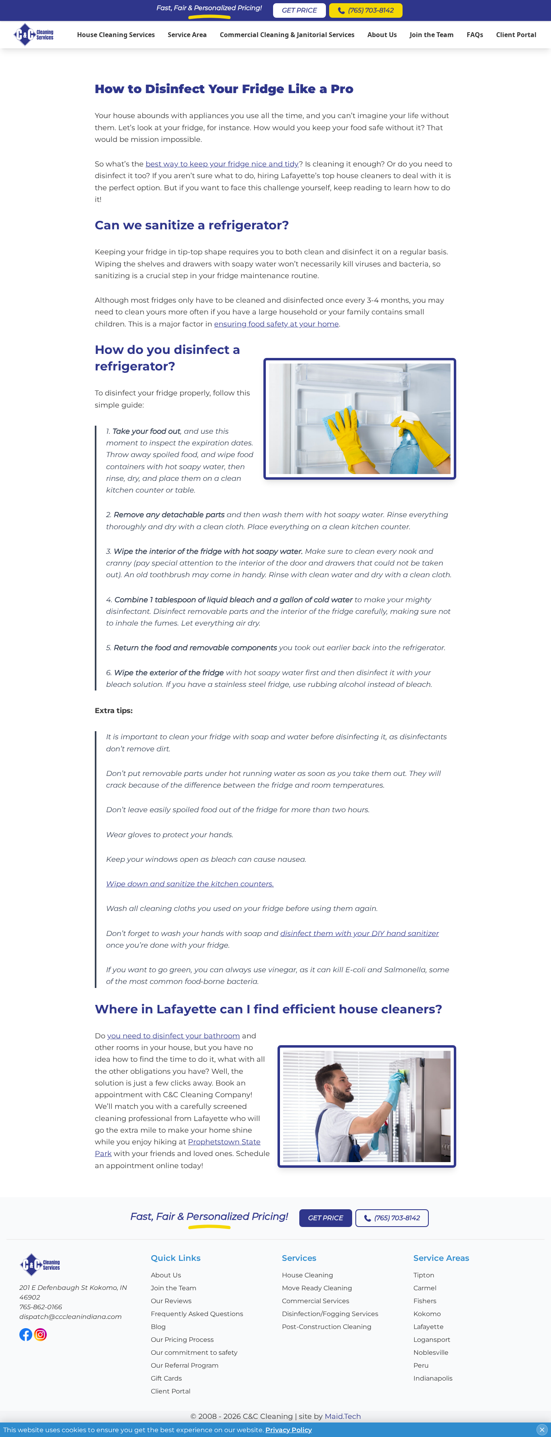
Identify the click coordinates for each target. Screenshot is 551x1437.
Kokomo (427, 1314)
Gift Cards (166, 1378)
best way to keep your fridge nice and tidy (222, 164)
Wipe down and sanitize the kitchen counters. (190, 884)
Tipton (423, 1275)
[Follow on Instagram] (40, 1334)
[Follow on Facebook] (25, 1334)
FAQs (475, 34)
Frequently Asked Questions (197, 1314)
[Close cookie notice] (542, 1429)
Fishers (424, 1301)
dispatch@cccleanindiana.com (70, 1317)
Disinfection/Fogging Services (330, 1314)
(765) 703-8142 (371, 10)
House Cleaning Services (116, 34)
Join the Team (432, 34)
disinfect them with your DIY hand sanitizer (359, 933)
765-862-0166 (40, 1307)
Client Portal (516, 34)
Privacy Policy (288, 1430)
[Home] (33, 35)
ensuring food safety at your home (276, 324)
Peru (421, 1365)
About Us (382, 34)
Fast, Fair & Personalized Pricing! (209, 8)
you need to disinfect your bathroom (173, 1035)
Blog (158, 1327)
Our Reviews (171, 1301)
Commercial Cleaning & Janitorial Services (287, 34)
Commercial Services (315, 1301)
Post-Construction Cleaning (327, 1327)
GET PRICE (299, 10)
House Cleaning (307, 1275)
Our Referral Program (185, 1365)
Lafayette (428, 1327)
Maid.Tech (343, 1416)
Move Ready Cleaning (317, 1288)
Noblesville (431, 1352)
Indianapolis (433, 1378)
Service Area (187, 34)
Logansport (432, 1339)
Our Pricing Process (182, 1339)
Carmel (424, 1288)
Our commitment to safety (194, 1352)
